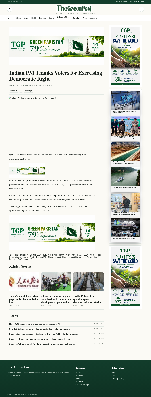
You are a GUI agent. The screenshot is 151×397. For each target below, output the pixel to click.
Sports (51, 18)
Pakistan (18, 18)
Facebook (13, 91)
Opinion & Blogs (63, 17)
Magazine (76, 18)
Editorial (65, 19)
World (26, 18)
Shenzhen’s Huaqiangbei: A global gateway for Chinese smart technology (42, 344)
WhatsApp (28, 91)
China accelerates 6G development (124, 238)
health (61, 255)
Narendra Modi (54, 257)
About (114, 372)
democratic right (21, 255)
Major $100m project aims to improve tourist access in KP (34, 324)
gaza (45, 255)
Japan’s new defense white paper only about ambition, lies (24, 299)
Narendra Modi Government (74, 257)
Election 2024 (35, 255)
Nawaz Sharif (92, 257)
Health (33, 18)
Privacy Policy (118, 379)
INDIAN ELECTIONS (85, 255)
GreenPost (52, 255)
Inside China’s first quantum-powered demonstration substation (87, 299)
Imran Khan (70, 255)
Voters (26, 259)
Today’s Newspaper (90, 18)
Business (42, 18)
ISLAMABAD (41, 257)
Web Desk (14, 85)
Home (9, 18)
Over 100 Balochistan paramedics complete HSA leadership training (39, 329)
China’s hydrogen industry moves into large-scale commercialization (39, 339)
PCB (20, 259)
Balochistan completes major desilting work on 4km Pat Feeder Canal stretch (43, 334)
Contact (115, 376)
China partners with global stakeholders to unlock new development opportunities (56, 299)
